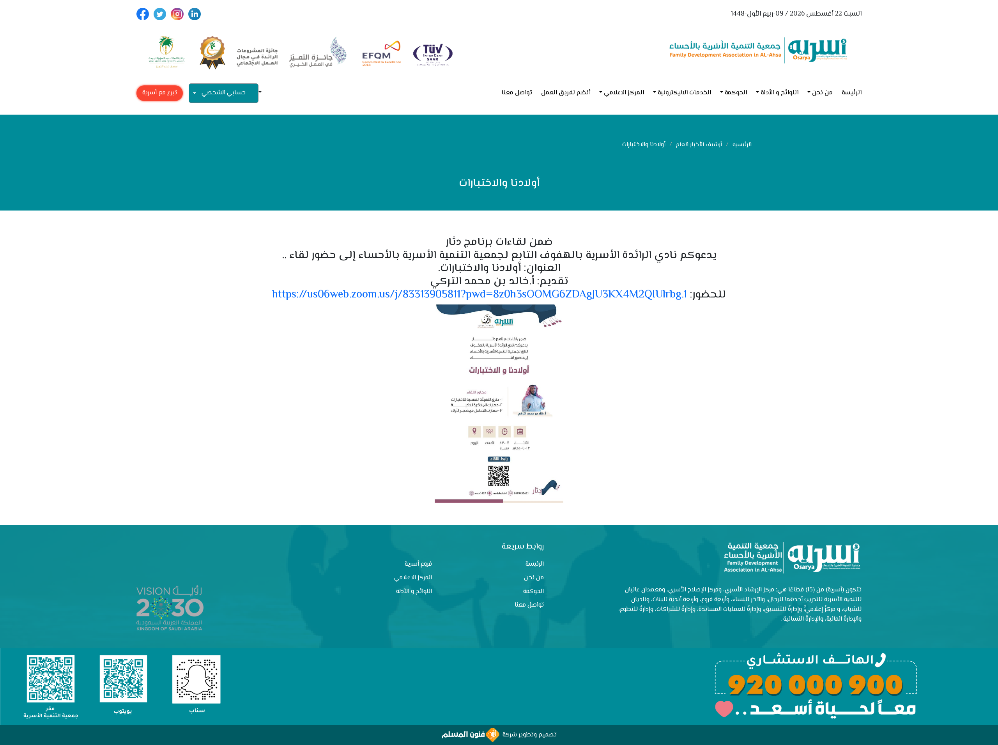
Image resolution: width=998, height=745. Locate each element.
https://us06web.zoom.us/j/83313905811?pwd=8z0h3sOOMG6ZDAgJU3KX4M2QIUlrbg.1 (479, 294)
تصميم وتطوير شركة (528, 735)
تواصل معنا (516, 93)
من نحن (822, 93)
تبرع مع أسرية (159, 93)
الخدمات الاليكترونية (684, 93)
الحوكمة (736, 93)
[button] (263, 93)
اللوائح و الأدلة (779, 93)
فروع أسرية (418, 564)
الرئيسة (852, 93)
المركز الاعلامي (624, 93)
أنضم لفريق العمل (565, 93)
